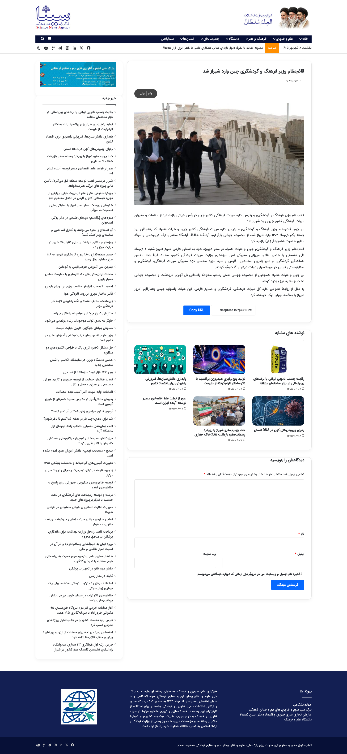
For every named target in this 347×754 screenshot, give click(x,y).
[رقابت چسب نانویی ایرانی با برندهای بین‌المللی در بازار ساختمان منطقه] (278, 359)
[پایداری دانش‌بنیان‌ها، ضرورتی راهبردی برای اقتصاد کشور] (160, 359)
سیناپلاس (167, 38)
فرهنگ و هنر (258, 38)
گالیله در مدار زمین (101, 575)
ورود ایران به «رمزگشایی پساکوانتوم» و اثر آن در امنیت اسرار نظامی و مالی (81, 546)
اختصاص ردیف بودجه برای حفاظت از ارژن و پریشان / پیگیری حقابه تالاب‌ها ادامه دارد (78, 635)
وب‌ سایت (209, 553)
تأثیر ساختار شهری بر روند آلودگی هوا (88, 293)
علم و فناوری (284, 38)
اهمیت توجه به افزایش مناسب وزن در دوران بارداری (78, 286)
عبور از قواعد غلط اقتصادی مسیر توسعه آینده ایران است (164, 400)
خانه (305, 38)
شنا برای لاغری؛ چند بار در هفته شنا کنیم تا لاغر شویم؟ (78, 418)
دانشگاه (234, 38)
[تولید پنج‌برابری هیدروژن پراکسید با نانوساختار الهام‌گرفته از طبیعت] (219, 359)
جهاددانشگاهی (302, 704)
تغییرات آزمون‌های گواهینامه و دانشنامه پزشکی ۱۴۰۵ (78, 463)
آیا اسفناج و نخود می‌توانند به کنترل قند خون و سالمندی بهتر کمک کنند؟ (82, 232)
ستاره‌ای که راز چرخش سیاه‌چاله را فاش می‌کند (83, 313)
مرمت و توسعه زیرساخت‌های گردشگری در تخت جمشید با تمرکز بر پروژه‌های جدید (82, 497)
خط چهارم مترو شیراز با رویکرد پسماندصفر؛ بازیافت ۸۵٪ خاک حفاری (220, 432)
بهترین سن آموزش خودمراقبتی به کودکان (86, 266)
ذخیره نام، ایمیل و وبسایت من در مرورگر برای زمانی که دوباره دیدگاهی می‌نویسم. (248, 574)
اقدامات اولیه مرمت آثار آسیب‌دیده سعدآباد (84, 391)
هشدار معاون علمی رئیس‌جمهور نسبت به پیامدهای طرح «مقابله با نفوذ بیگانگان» (79, 559)
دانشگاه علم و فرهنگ (298, 719)
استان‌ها (188, 38)
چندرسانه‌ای (211, 38)
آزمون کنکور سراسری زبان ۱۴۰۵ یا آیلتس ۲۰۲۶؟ (82, 411)
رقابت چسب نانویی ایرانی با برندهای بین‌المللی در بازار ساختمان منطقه (278, 381)
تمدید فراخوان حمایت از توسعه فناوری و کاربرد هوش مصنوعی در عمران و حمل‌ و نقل (78, 382)
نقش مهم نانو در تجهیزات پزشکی (91, 568)
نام (301, 533)
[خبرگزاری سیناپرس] (273, 17)
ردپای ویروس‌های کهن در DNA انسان (279, 430)
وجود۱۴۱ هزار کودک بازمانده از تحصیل (88, 372)
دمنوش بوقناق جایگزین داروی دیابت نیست (84, 328)
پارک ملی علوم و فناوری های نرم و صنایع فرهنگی (280, 709)
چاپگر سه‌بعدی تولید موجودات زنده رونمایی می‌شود (79, 320)
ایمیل (299, 553)
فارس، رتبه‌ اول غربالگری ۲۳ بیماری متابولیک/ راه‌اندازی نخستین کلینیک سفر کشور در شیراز (83, 647)
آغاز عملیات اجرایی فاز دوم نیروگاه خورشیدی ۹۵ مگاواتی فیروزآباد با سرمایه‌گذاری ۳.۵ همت (82, 610)
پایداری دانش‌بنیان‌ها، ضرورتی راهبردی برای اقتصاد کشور (165, 381)
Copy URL (196, 310)
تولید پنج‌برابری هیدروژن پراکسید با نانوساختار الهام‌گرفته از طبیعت (220, 381)
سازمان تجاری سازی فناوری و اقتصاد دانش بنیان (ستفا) (276, 714)
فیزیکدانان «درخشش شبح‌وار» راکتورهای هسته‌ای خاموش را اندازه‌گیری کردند (80, 441)
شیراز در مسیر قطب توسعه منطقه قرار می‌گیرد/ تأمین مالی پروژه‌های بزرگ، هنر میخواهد (78, 183)
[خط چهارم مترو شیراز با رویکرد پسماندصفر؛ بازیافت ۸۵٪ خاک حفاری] (219, 411)
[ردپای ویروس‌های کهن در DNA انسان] (278, 411)
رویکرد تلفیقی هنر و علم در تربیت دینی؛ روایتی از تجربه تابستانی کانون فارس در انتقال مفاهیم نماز (80, 196)
